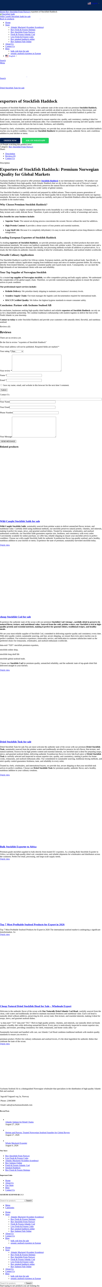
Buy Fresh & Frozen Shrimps (17, 1170)
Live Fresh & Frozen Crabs (16, 1158)
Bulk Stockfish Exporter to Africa (18, 846)
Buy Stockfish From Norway (21, 147)
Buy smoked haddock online (23, 1229)
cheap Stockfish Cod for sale (15, 616)
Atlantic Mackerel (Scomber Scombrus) (22, 1160)
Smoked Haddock (12, 1168)
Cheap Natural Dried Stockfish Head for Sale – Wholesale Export (35, 1006)
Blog (7, 1188)
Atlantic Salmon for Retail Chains (19, 1122)
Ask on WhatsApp (35, 140)
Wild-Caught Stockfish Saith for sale (20, 521)
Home (7, 1180)
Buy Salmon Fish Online (21, 1231)
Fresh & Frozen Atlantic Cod (17, 1165)
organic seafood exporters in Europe (26, 1243)
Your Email (5, 407)
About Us (9, 1183)
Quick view (5, 545)
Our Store (9, 1185)
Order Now (10, 140)
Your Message (6, 437)
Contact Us (10, 1190)
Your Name (5, 402)
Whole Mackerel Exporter (16, 1143)
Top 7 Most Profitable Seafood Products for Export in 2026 (32, 924)
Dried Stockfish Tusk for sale (12, 88)
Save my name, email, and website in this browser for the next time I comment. (36, 385)
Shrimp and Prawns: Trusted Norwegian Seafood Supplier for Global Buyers (37, 1132)
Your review (6, 371)
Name (3, 375)
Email (3, 380)
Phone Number (6, 412)
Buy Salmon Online (13, 1163)
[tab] (53, 154)
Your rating (5, 351)
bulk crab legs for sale (20, 1241)
